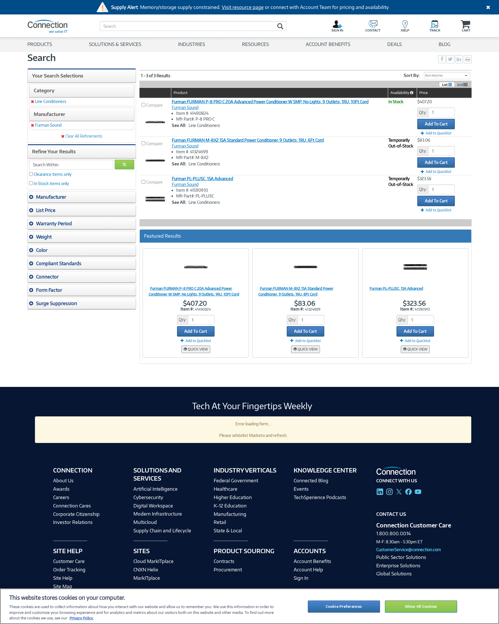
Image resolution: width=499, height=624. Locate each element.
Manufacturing (230, 514)
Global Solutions (394, 574)
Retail (220, 522)
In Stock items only (51, 183)
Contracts (224, 561)
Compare (154, 105)
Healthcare (225, 489)
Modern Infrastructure (157, 514)
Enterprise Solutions (398, 565)
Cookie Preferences (344, 606)
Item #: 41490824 (192, 113)
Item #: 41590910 (192, 190)
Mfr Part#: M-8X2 (192, 157)
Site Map (62, 586)
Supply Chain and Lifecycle (162, 530)
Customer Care (69, 561)
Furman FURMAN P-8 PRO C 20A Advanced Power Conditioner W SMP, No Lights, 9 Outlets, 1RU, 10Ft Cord (270, 101)
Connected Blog (311, 480)
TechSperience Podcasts (320, 497)
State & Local (228, 530)
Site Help (62, 578)
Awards (61, 489)
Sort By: (412, 75)
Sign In (301, 578)
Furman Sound (185, 107)
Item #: (187, 309)
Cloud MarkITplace (153, 561)
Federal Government (236, 480)
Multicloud (145, 522)
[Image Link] (196, 267)
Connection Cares (72, 506)
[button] (82, 196)
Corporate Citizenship (76, 514)
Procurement (228, 570)
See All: (179, 125)
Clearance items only (53, 174)
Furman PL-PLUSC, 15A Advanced (202, 178)
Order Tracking (69, 570)
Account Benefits (312, 561)
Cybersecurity (148, 497)
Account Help (308, 570)
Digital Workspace (153, 506)
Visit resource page (243, 7)
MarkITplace (146, 578)
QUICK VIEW (197, 349)
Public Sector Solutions (401, 557)
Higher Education (233, 497)
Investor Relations (73, 522)
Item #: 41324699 (192, 151)
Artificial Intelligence (155, 489)
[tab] (82, 197)
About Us (63, 480)
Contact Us (391, 514)
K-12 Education (230, 506)
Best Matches (434, 75)
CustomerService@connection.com (408, 549)
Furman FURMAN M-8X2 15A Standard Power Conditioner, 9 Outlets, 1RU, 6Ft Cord (248, 140)
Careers (61, 497)
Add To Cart (436, 123)
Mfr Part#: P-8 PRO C (195, 119)
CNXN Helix (145, 570)
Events (301, 489)
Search (41, 57)
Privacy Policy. (82, 618)
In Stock (395, 101)
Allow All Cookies (421, 606)
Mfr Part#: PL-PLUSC (195, 195)
